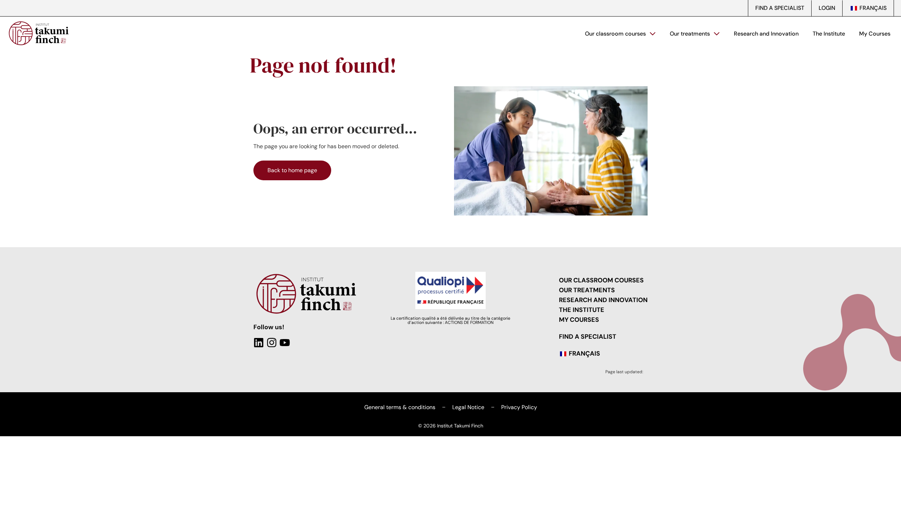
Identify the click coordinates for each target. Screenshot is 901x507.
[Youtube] (284, 342)
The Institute (829, 33)
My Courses (874, 33)
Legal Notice (468, 407)
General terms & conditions (399, 407)
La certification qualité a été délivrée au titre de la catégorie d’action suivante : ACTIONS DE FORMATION (450, 320)
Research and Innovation (766, 33)
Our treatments (690, 33)
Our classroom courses (615, 33)
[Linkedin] (258, 342)
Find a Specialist (779, 8)
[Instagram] (271, 342)
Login (827, 8)
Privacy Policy (519, 407)
